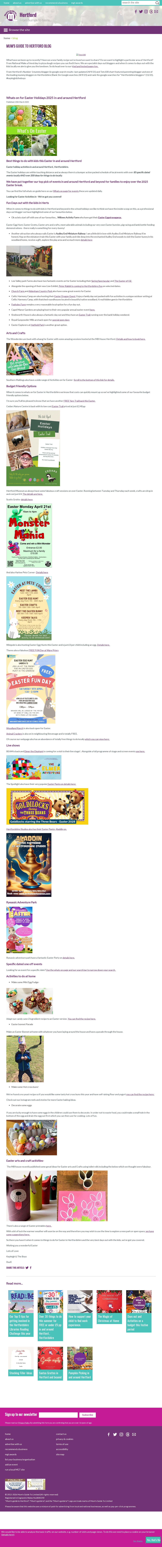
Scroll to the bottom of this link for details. (94, 380)
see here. (140, 751)
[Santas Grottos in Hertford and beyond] (50, 1358)
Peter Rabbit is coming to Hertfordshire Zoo (80, 286)
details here (8, 1534)
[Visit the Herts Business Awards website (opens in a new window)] (36, 1489)
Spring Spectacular (100, 281)
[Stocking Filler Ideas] (21, 1358)
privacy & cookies (64, 1439)
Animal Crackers (14, 733)
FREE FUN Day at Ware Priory (44, 650)
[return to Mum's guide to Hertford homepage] (11, 21)
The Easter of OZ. (123, 281)
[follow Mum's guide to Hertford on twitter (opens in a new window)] (140, 13)
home (6, 2)
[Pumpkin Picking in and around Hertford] (80, 1358)
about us (17, 2)
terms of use (62, 1444)
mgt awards (77, 2)
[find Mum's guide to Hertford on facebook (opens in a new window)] (135, 13)
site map (60, 1454)
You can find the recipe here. (82, 1018)
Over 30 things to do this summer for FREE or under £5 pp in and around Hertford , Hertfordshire (50, 1327)
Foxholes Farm (18, 304)
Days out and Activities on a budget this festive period (137, 1322)
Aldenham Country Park (41, 291)
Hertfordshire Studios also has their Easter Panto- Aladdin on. (36, 829)
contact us (61, 1434)
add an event (11, 1464)
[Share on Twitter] (27, 1268)
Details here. (103, 644)
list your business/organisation (20, 1459)
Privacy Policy (23, 1423)
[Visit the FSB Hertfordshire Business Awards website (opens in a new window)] (15, 1489)
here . (49, 1225)
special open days (60, 319)
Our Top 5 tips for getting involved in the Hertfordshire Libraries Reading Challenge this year (20, 1325)
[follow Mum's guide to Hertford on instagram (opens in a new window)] (145, 13)
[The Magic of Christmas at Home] (109, 1301)
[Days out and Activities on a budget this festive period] (138, 1301)
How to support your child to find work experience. (79, 1320)
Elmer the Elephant (33, 751)
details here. (69, 957)
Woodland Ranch (14, 728)
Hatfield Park (37, 324)
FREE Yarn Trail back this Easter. (79, 400)
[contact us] (156, 13)
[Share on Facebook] (30, 1268)
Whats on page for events (66, 191)
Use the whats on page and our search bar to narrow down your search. (81, 970)
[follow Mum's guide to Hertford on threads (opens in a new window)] (150, 13)
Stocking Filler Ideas (20, 1373)
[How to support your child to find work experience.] (80, 1301)
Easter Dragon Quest (64, 296)
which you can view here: (97, 739)
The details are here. (33, 494)
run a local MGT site (15, 1469)
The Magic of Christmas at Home (108, 1318)
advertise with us (33, 2)
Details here (42, 572)
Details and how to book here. (130, 339)
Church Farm (18, 291)
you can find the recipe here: (140, 1094)
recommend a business (56, 2)
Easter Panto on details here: (61, 784)
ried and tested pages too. (85, 66)
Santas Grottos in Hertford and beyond (50, 1375)
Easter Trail (85, 314)
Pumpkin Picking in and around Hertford (79, 1375)
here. (92, 309)
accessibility (62, 1449)
